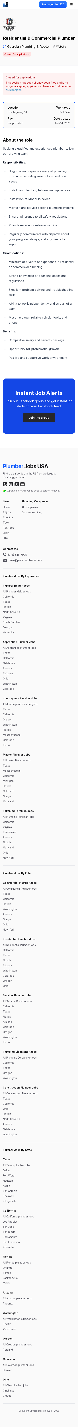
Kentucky (8, 632)
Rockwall (8, 1196)
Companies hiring (32, 512)
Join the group (39, 417)
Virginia (7, 617)
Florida (7, 606)
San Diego (9, 1231)
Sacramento (10, 1236)
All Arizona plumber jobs (17, 1298)
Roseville (8, 1247)
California (8, 596)
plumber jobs (13, 89)
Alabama (8, 673)
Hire (5, 537)
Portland (8, 1349)
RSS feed (8, 527)
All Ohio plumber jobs (15, 1385)
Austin (6, 1185)
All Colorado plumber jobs (18, 1364)
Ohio (6, 678)
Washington (10, 683)
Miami (6, 1283)
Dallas (6, 1170)
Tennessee (10, 832)
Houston (8, 1180)
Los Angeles (10, 1221)
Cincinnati (8, 1390)
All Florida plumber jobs (17, 1262)
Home (6, 507)
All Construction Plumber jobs (20, 1093)
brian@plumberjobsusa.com (25, 560)
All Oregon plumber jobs (17, 1344)
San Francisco (11, 1242)
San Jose (8, 1226)
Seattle (7, 1324)
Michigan (8, 780)
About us (8, 517)
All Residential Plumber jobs (19, 944)
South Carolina (11, 622)
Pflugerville (9, 1201)
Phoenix (8, 1303)
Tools (6, 522)
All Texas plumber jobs (16, 1165)
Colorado (8, 688)
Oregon (7, 719)
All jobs (7, 512)
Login (6, 532)
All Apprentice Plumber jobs (19, 647)
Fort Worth (9, 1175)
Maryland (8, 801)
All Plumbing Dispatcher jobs (20, 1057)
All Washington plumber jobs (20, 1318)
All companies (30, 507)
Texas (6, 601)
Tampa (7, 1272)
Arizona (7, 668)
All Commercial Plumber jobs (20, 888)
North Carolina (11, 611)
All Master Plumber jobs (17, 760)
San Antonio (10, 1190)
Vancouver (9, 1329)
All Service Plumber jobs (17, 1001)
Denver (7, 1370)
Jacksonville (10, 1277)
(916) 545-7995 (17, 554)
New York (9, 857)
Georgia (8, 627)
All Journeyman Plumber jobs (20, 704)
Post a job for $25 (53, 4)
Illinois (6, 745)
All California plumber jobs (18, 1216)
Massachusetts (11, 734)
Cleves (7, 1395)
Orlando (8, 1267)
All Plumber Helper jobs (17, 591)
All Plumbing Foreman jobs (18, 816)
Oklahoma (9, 663)
